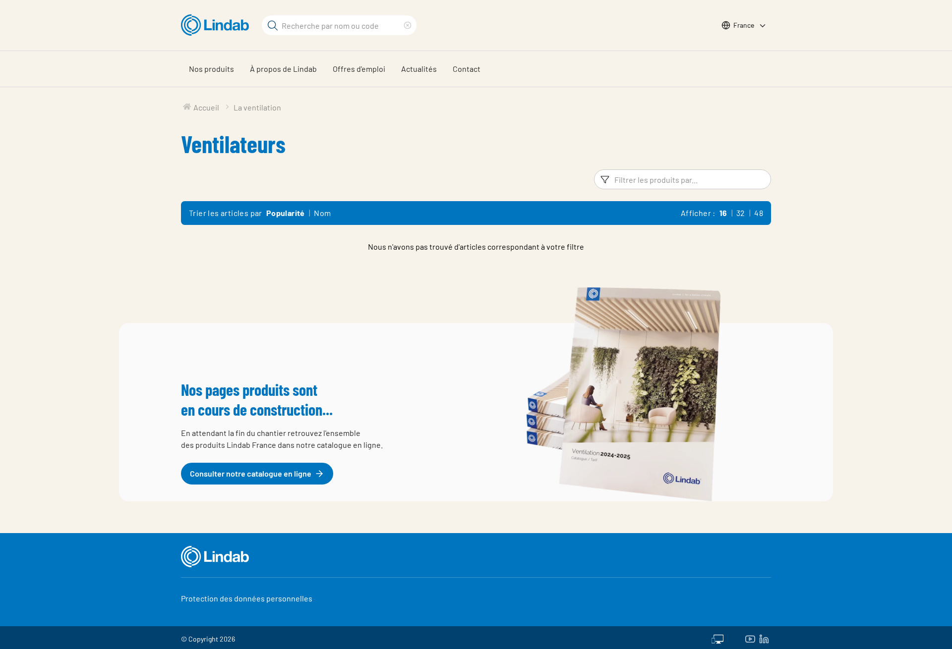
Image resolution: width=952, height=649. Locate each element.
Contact (466, 68)
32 (740, 212)
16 (723, 212)
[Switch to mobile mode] (717, 637)
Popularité (285, 212)
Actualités (419, 68)
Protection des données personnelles (246, 598)
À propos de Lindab (283, 68)
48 (758, 212)
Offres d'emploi (359, 68)
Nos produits (211, 68)
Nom (322, 212)
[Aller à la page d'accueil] (217, 25)
